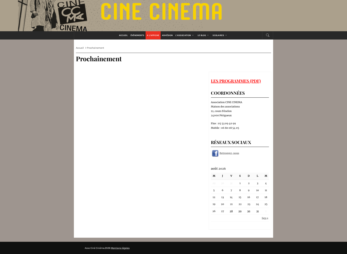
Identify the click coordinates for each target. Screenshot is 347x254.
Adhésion (167, 35)
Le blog (202, 35)
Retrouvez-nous (229, 153)
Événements (137, 35)
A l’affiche (153, 35)
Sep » (265, 218)
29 (240, 211)
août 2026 (218, 168)
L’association (183, 35)
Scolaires (218, 35)
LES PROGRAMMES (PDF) (236, 81)
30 (248, 211)
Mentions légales (120, 248)
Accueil (123, 35)
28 (231, 211)
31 (257, 211)
